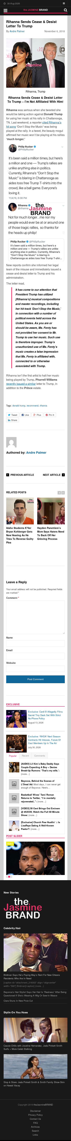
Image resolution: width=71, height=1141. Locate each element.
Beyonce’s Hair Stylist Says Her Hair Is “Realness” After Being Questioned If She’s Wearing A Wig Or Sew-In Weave (35, 993)
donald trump (18, 405)
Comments (39, 755)
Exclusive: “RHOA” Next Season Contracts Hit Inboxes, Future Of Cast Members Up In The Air (44, 740)
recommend (32, 405)
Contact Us (35, 1118)
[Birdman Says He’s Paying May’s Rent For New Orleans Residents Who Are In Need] (36, 952)
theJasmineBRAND (43, 1104)
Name (9, 637)
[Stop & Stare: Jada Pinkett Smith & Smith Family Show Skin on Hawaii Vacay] (36, 1066)
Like (27, 414)
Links (35, 1134)
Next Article (51, 474)
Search (35, 1130)
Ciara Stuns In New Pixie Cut (18, 1000)
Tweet (14, 414)
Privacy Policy (35, 1114)
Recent (25, 755)
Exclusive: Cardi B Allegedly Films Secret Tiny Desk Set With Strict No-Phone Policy (45, 715)
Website (11, 663)
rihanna (43, 405)
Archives (35, 1126)
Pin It (51, 414)
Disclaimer (35, 1110)
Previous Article (22, 474)
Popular (13, 755)
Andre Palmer (17, 31)
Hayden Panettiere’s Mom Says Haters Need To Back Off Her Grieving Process (50, 533)
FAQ (35, 1122)
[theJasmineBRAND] (35, 10)
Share (14, 420)
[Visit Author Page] (11, 442)
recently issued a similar (21, 384)
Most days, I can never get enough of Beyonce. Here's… (40, 784)
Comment (12, 597)
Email (9, 650)
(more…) (40, 769)
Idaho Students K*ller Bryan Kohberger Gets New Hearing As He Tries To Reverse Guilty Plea (19, 535)
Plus (39, 414)
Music (10, 843)
